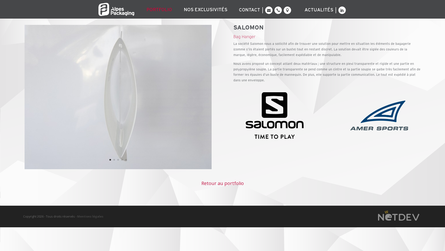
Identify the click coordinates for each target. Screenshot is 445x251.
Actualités (319, 9)
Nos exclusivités (205, 9)
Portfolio (159, 9)
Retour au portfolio (222, 183)
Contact (249, 9)
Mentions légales (90, 216)
